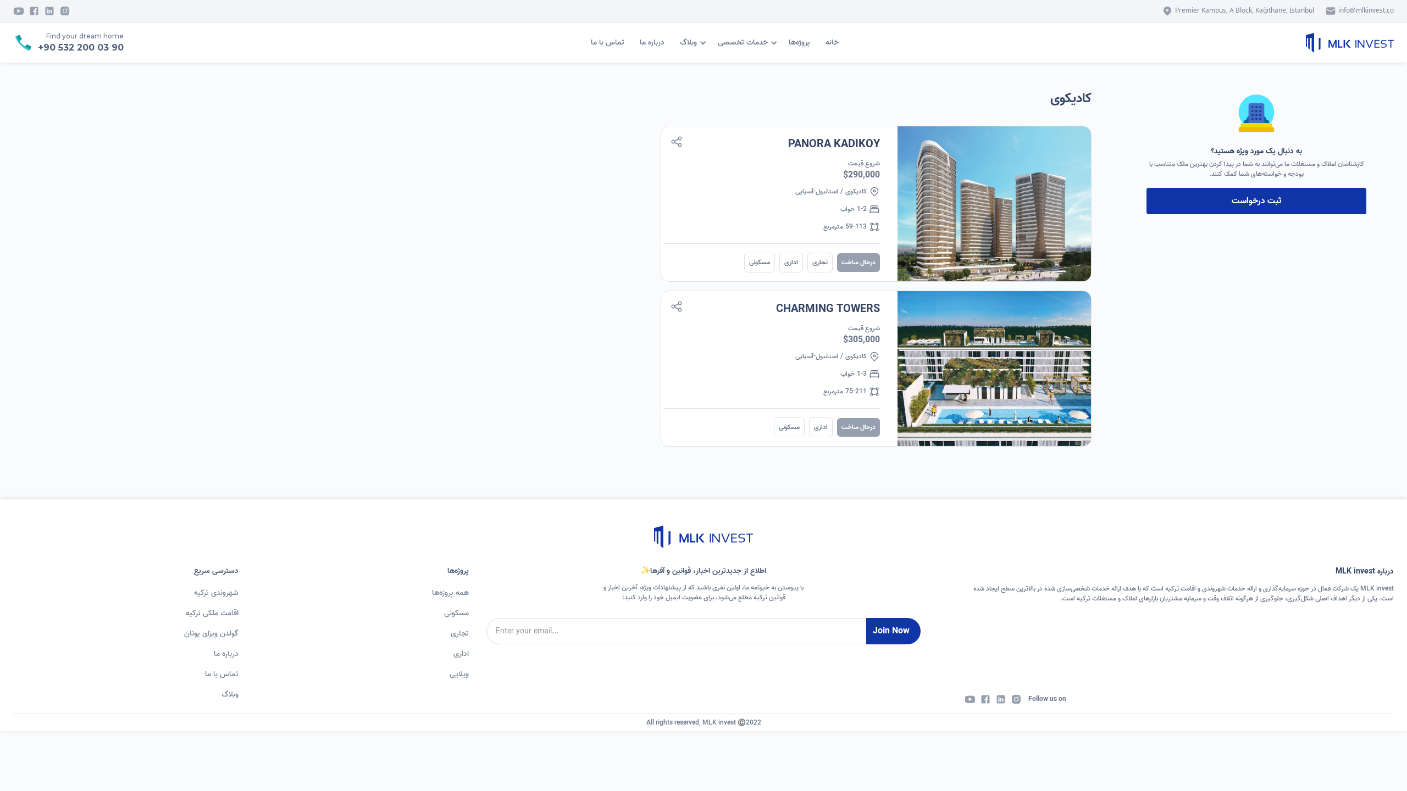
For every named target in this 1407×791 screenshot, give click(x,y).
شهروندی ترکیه (216, 593)
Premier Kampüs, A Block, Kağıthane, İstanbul (1244, 10)
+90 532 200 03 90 (81, 47)
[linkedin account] (1000, 699)
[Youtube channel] (18, 10)
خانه (832, 42)
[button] (749, 42)
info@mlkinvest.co (1366, 10)
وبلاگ (230, 694)
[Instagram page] (64, 10)
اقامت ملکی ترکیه (212, 613)
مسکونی (456, 613)
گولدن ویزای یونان (211, 633)
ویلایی (459, 674)
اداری (461, 654)
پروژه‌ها (799, 42)
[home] (1350, 43)
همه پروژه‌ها (450, 593)
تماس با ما (607, 42)
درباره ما (652, 42)
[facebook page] (34, 10)
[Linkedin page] (49, 10)
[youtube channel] (970, 699)
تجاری (460, 633)
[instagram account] (1016, 699)
